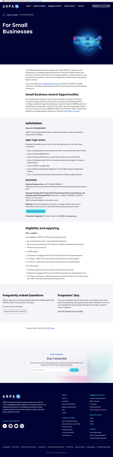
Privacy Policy (15, 447)
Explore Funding (12, 15)
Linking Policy (42, 447)
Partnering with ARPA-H (69, 404)
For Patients (93, 404)
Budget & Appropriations (69, 407)
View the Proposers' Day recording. (70, 311)
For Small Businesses (68, 432)
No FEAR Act (69, 447)
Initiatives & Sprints (67, 429)
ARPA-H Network (95, 401)
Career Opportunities (95, 432)
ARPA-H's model (74, 111)
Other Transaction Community (98, 410)
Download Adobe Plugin (103, 447)
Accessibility (6, 447)
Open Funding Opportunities (70, 421)
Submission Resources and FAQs (71, 424)
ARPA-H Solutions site (68, 216)
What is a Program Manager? (98, 435)
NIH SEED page (49, 328)
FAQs (63, 410)
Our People (65, 401)
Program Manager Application (98, 438)
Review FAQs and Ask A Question (15, 311)
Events (92, 421)
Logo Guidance (91, 447)
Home (4, 15)
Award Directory (66, 435)
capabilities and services (50, 84)
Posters (92, 424)
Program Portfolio (67, 427)
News (91, 418)
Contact (64, 412)
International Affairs (95, 407)
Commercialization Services (97, 398)
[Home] (11, 6)
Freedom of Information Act (28, 447)
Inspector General (80, 447)
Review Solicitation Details (36, 211)
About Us (64, 398)
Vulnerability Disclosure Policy (55, 447)
